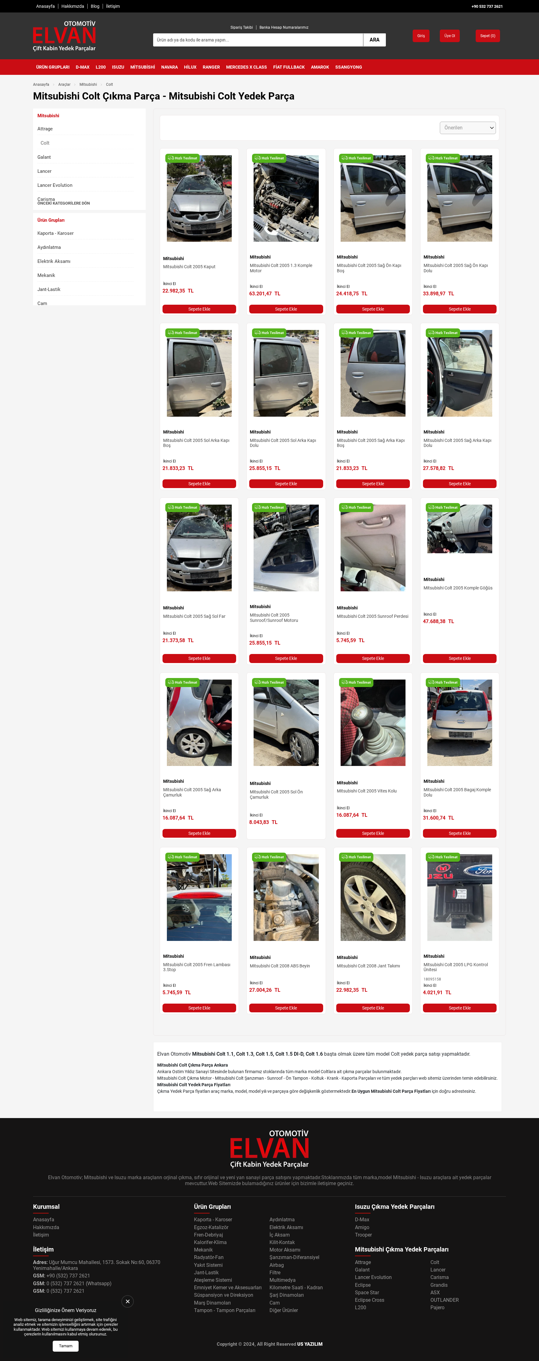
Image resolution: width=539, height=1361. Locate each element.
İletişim (113, 6)
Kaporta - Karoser (55, 233)
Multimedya (283, 1280)
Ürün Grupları (53, 67)
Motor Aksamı (285, 1250)
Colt (434, 1262)
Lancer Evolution (54, 185)
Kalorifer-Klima (210, 1242)
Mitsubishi (142, 67)
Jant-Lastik (49, 289)
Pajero (437, 1307)
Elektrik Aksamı (53, 261)
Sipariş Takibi (242, 27)
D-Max (83, 67)
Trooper (363, 1235)
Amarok (320, 67)
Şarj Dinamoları (287, 1295)
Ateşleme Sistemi (213, 1280)
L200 (101, 67)
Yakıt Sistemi (208, 1265)
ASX (435, 1293)
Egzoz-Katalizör (211, 1227)
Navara (169, 67)
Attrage (45, 129)
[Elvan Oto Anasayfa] (64, 35)
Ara (375, 40)
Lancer (44, 171)
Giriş (421, 36)
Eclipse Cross (369, 1300)
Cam (42, 303)
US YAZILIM (310, 1344)
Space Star (367, 1293)
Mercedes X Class (246, 67)
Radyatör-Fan (209, 1257)
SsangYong (348, 67)
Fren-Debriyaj (208, 1235)
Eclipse (363, 1285)
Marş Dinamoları (212, 1303)
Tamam (65, 1346)
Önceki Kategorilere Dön (63, 203)
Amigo (362, 1227)
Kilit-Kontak (282, 1242)
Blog (95, 6)
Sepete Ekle (199, 309)
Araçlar (64, 84)
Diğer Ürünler (284, 1310)
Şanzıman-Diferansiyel (294, 1257)
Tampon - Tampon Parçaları (224, 1310)
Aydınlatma (49, 247)
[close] (127, 1301)
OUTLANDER (444, 1300)
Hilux (190, 67)
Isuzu (118, 67)
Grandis (439, 1285)
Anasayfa (45, 6)
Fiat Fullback (289, 67)
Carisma (46, 199)
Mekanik (46, 275)
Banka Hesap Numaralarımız (284, 27)
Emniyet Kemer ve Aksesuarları (228, 1288)
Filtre (275, 1273)
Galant (44, 157)
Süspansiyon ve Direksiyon (223, 1295)
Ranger (211, 67)
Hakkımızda (72, 6)
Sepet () (487, 36)
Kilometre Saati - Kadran (296, 1288)
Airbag (277, 1265)
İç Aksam (280, 1235)
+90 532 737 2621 (487, 6)
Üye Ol (449, 36)
